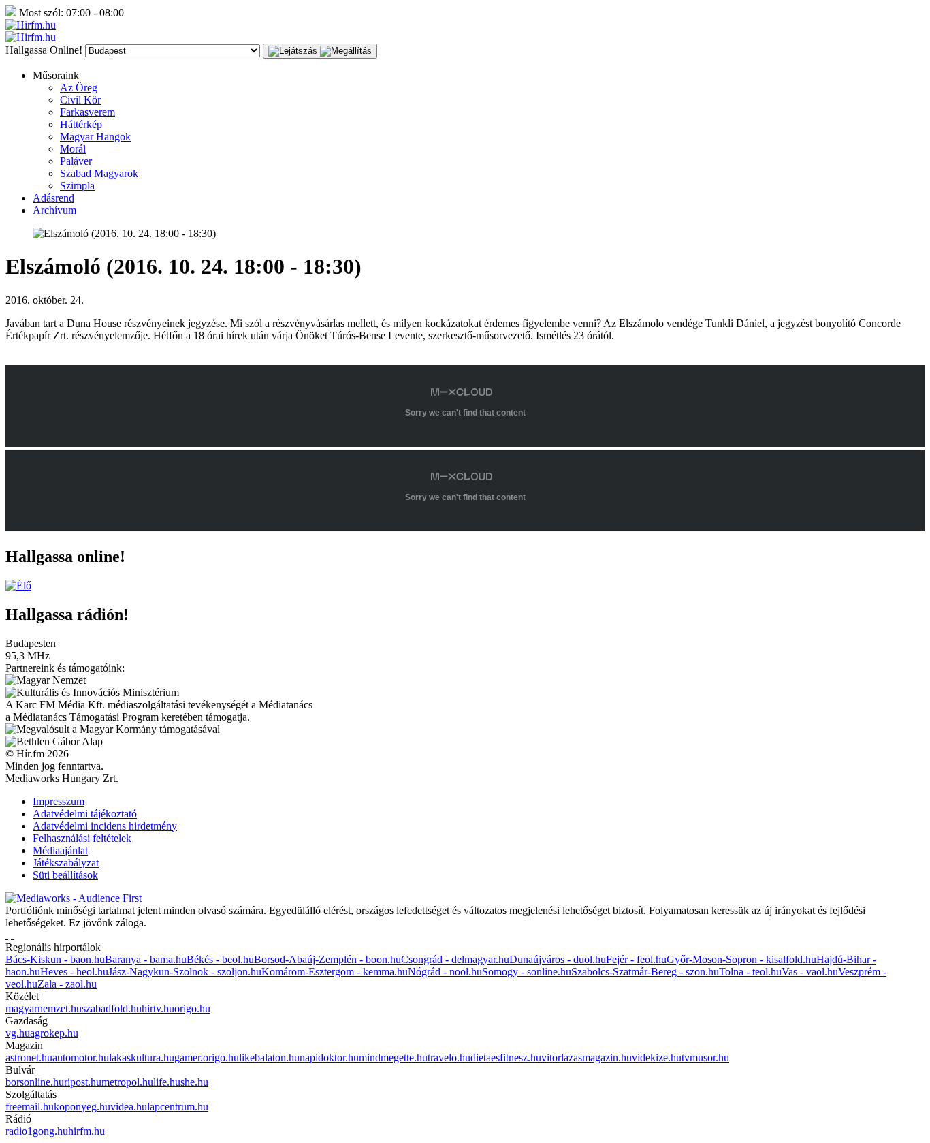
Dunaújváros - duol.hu (557, 959)
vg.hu (17, 1033)
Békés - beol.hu (220, 959)
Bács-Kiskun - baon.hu (55, 959)
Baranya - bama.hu (146, 959)
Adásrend (53, 198)
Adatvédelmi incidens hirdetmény (105, 826)
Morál (73, 149)
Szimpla (77, 185)
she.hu (194, 1082)
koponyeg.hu (82, 1106)
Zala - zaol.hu (67, 984)
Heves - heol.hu (74, 971)
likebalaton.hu (269, 1057)
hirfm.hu (86, 1131)
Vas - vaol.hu (810, 971)
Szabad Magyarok (99, 173)
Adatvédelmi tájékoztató (85, 813)
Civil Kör (80, 100)
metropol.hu (127, 1082)
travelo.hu (449, 1057)
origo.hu (192, 1008)
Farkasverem (87, 112)
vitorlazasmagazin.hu (586, 1057)
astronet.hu (28, 1057)
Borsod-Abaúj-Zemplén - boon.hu (327, 959)
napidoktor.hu (329, 1057)
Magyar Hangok (95, 136)
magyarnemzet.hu (43, 1008)
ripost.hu (82, 1082)
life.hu (166, 1082)
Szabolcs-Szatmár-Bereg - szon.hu (645, 971)
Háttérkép (81, 124)
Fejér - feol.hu (636, 959)
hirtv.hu (158, 1008)
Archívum (54, 210)
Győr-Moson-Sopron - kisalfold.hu (741, 959)
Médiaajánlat (60, 850)
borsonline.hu (34, 1082)
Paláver (76, 161)
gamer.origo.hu (206, 1057)
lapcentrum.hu (177, 1106)
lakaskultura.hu (141, 1057)
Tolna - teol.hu (750, 971)
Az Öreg (78, 87)
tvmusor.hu (705, 1057)
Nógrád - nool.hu (445, 971)
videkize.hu (657, 1057)
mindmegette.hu (393, 1057)
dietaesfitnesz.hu (505, 1057)
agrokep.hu (54, 1033)
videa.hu (128, 1106)
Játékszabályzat (66, 862)
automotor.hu (80, 1057)
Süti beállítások (65, 875)
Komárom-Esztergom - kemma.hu (334, 971)
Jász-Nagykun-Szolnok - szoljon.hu (184, 971)
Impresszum (58, 801)
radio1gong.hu (36, 1131)
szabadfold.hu (112, 1008)
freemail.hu (29, 1106)
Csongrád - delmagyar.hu (455, 959)
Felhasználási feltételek (82, 838)
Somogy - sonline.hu (526, 971)
